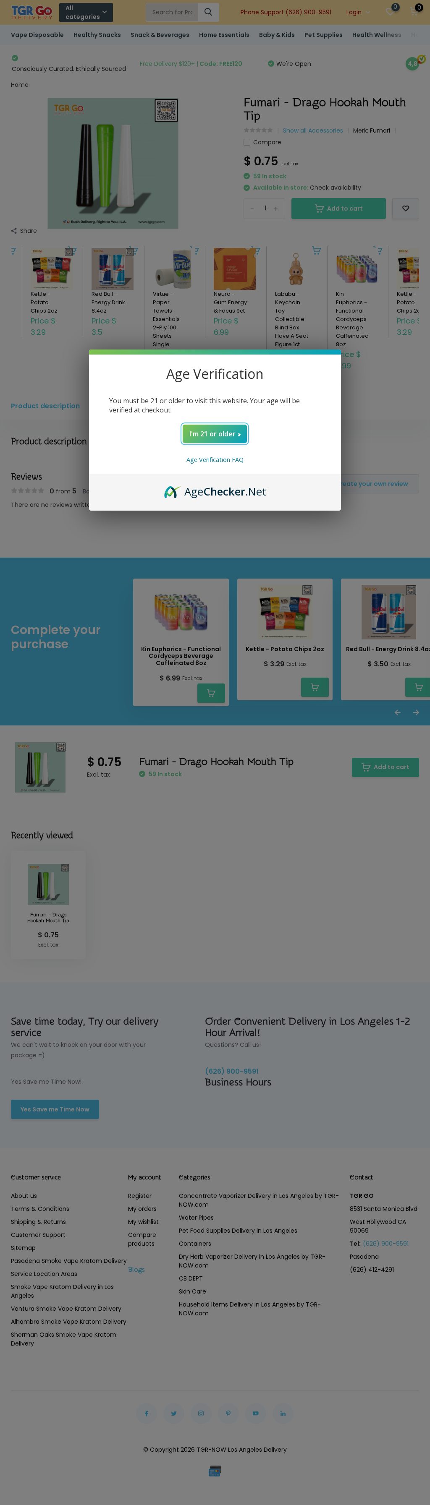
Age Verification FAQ (215, 460)
